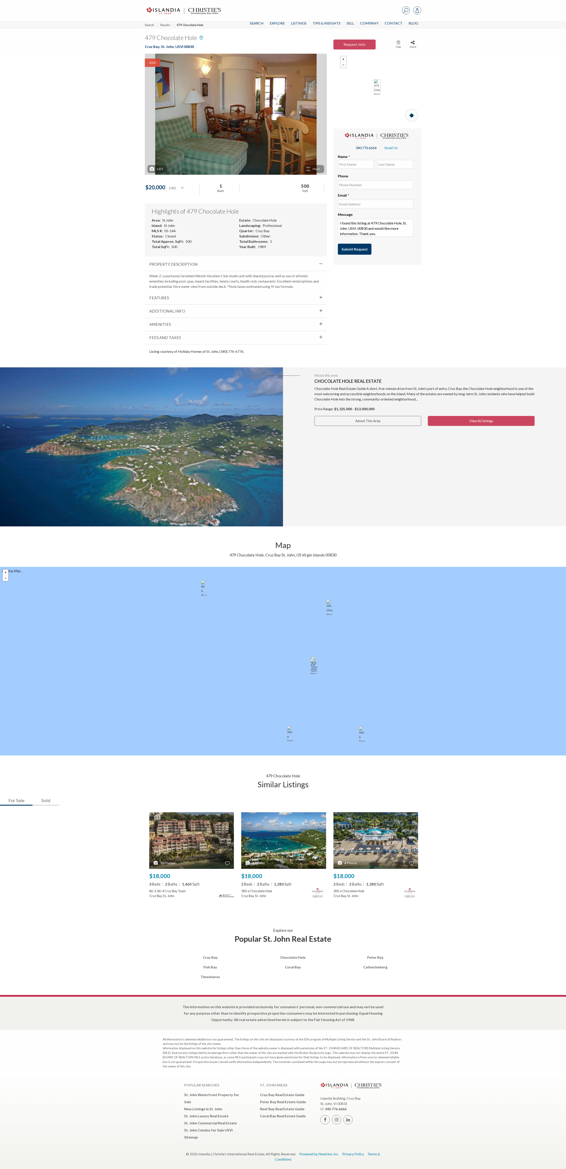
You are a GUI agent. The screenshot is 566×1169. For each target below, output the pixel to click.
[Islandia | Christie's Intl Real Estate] (183, 7)
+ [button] (343, 59)
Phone (343, 176)
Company (369, 23)
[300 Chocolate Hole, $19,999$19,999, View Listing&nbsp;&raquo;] (329, 607)
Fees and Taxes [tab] (165, 337)
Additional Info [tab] (167, 311)
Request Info (354, 44)
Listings (298, 23)
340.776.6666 (366, 148)
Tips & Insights (326, 23)
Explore (277, 23)
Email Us (391, 148)
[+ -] (377, 87)
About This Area (367, 421)
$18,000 (159, 876)
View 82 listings (481, 421)
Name (344, 156)
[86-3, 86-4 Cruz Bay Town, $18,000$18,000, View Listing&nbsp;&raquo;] (204, 588)
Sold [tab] (45, 800)
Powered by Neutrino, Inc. (319, 1154)
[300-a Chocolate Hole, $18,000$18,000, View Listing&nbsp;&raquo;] (362, 734)
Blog (413, 23)
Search (257, 23)
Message (345, 214)
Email (343, 195)
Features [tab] (159, 297)
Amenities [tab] (160, 324)
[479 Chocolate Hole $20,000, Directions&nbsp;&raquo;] (377, 87)
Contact (393, 23)
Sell (350, 23)
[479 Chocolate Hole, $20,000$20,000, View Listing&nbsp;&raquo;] (313, 666)
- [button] (343, 65)
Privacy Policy (353, 1154)
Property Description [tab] (173, 264)
